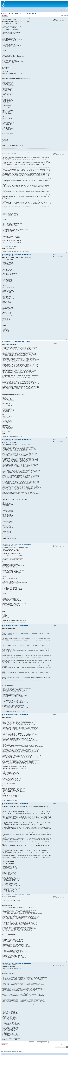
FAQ (63, 10)
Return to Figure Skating (6, 1046)
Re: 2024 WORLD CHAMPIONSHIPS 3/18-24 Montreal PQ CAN (16, 151)
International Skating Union (16, 3)
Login (66, 10)
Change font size (66, 8)
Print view (64, 8)
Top (66, 252)
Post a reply (3, 15)
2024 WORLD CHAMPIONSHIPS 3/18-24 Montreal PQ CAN (19, 14)
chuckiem (5, 19)
